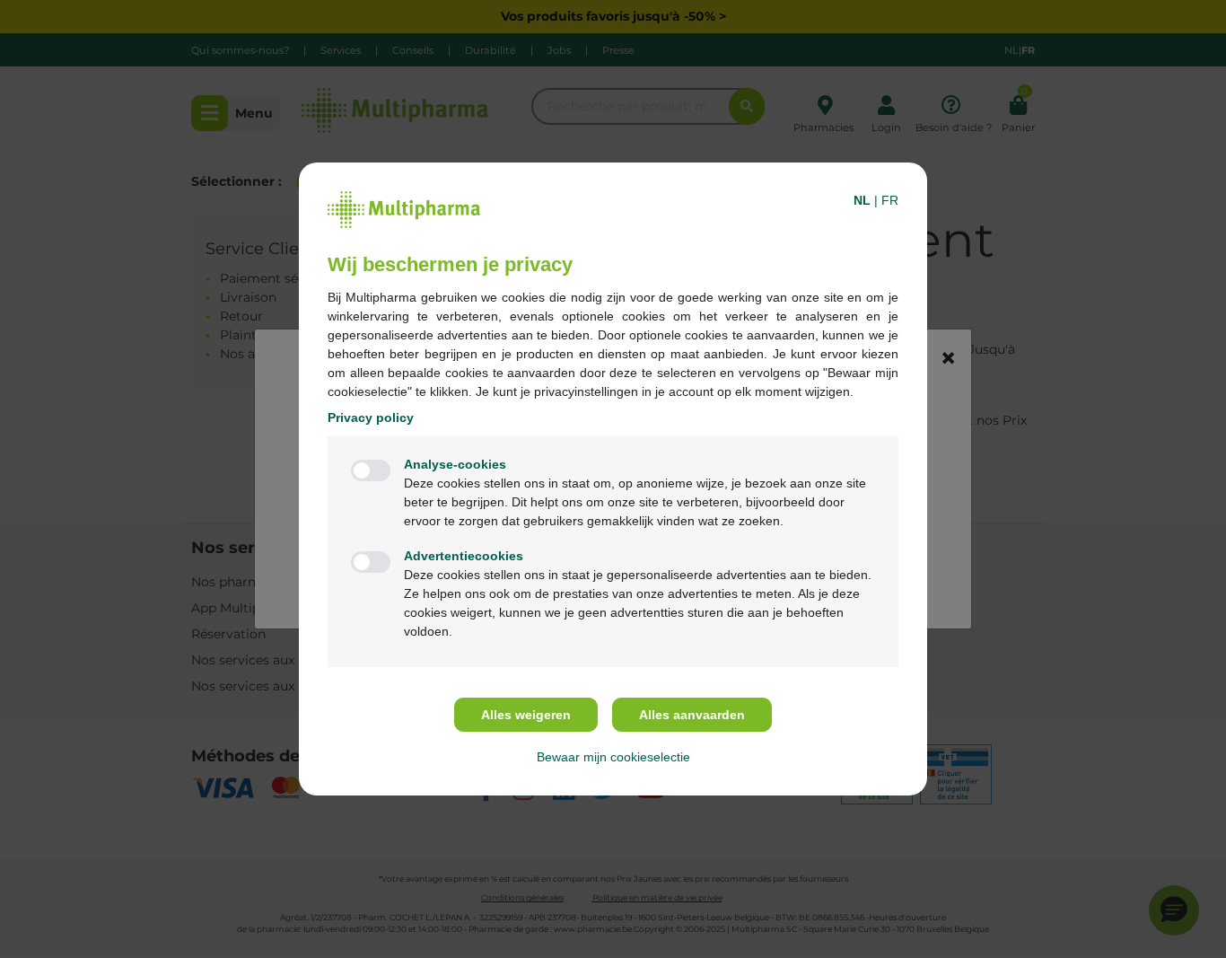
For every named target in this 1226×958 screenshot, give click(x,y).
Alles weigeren (526, 715)
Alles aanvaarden (692, 715)
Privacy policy (371, 417)
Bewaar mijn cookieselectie (613, 757)
